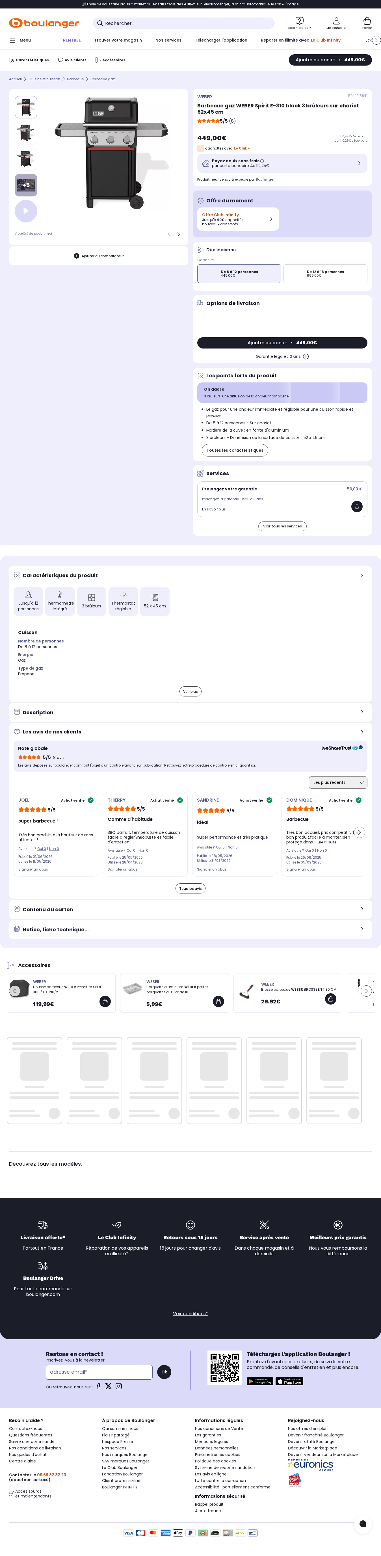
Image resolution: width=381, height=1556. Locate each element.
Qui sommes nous (120, 1428)
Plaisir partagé (116, 1435)
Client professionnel (121, 1480)
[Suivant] (179, 234)
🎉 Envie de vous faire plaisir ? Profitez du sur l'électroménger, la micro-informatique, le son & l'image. (190, 4)
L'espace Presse (117, 1441)
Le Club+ (242, 148)
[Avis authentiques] (339, 748)
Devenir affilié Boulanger (312, 1441)
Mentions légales (211, 1441)
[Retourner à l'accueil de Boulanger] (44, 23)
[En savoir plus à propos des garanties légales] (305, 356)
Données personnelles (217, 1448)
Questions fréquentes (30, 1435)
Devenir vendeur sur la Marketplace (323, 1454)
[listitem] (26, 133)
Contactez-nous (25, 1428)
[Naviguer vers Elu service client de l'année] (330, 1480)
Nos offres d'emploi (307, 1428)
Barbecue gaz (102, 79)
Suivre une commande (32, 1441)
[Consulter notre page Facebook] (98, 1388)
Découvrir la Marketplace (312, 1448)
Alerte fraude (208, 1511)
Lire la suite (327, 842)
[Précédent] (169, 234)
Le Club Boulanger (119, 1467)
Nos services (114, 1448)
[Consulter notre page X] (108, 1388)
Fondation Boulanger (122, 1474)
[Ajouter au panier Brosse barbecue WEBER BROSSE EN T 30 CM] (330, 999)
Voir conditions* (190, 1313)
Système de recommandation (225, 1467)
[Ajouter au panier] (357, 506)
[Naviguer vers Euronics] (330, 1465)
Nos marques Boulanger (125, 1454)
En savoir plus (214, 509)
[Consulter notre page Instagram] (118, 1388)
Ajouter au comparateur (103, 256)
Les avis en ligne (211, 1474)
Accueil (15, 79)
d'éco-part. (359, 136)
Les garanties (208, 1435)
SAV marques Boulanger (125, 1461)
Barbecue (75, 79)
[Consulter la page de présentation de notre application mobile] (260, 1381)
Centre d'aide (22, 1461)
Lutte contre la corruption (220, 1480)
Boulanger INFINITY (120, 1487)
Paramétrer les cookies (217, 1454)
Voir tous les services (282, 526)
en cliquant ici (242, 765)
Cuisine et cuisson (44, 79)
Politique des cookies (215, 1461)
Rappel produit (209, 1504)
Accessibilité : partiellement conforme (232, 1487)
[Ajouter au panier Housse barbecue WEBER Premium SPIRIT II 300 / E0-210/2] (105, 1001)
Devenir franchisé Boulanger (316, 1435)
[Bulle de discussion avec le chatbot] (363, 1524)
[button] (376, 40)
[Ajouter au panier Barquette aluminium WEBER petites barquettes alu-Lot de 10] (218, 1001)
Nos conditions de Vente (219, 1428)
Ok (164, 1372)
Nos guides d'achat (28, 1454)
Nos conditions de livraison (35, 1448)
